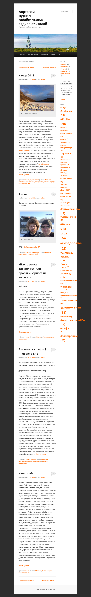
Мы (60, 54)
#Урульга (64, 187)
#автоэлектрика (47, 571)
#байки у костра (34, 182)
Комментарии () (24, 184)
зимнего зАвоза (24, 150)
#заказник (66, 270)
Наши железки (33, 54)
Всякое (26, 252)
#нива (66, 286)
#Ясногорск (65, 206)
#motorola (64, 142)
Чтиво (53, 54)
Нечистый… (27, 473)
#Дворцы (64, 165)
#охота (63, 290)
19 (53, 76)
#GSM (63, 128)
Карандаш (64, 66)
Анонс (23, 194)
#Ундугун (64, 184)
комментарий (33, 254)
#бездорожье (44, 182)
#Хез (65, 190)
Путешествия (34, 180)
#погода (64, 292)
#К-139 (63, 170)
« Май (63, 99)
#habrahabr (64, 130)
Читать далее (25, 174)
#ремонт (66, 316)
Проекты (33, 459)
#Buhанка (48, 180)
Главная (22, 54)
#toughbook (66, 148)
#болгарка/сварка (48, 337)
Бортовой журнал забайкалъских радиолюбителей (33, 17)
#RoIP (63, 145)
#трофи (52, 182)
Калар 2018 (26, 75)
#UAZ (63, 150)
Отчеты (26, 180)
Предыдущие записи (26, 67)
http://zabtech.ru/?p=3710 (32, 247)
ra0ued (43, 79)
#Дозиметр (65, 167)
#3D (63, 107)
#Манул (64, 175)
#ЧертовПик (65, 193)
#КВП (63, 173)
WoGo (43, 281)
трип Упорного (43, 164)
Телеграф (44, 54)
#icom (64, 139)
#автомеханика (24, 182)
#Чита (65, 202)
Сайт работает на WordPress (45, 589)
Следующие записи (48, 67)
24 (61, 95)
